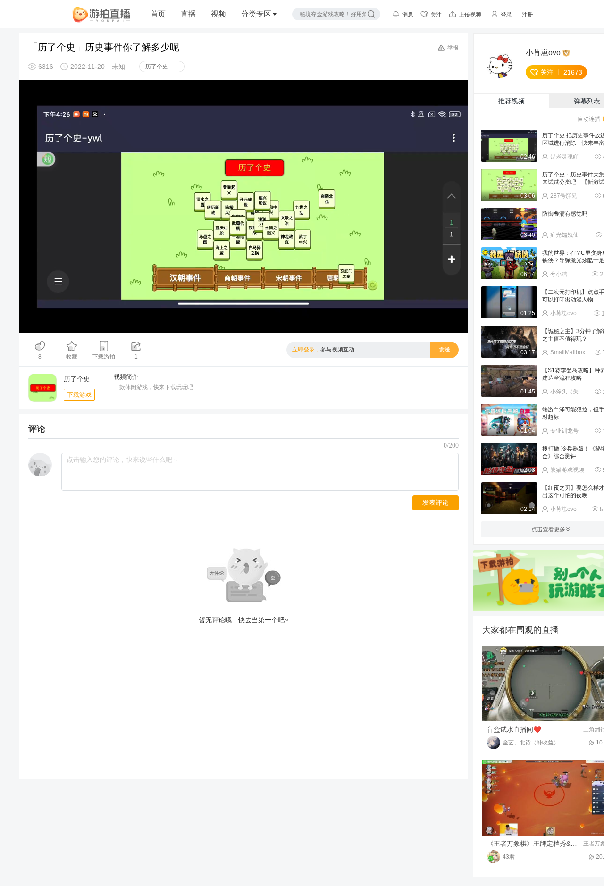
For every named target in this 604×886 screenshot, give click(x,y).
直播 (188, 14)
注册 (527, 14)
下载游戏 (79, 394)
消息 (407, 14)
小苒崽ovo (543, 53)
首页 (158, 14)
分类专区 (256, 14)
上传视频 (470, 14)
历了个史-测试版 (165, 66)
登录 (506, 14)
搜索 (371, 14)
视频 (218, 14)
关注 (436, 14)
